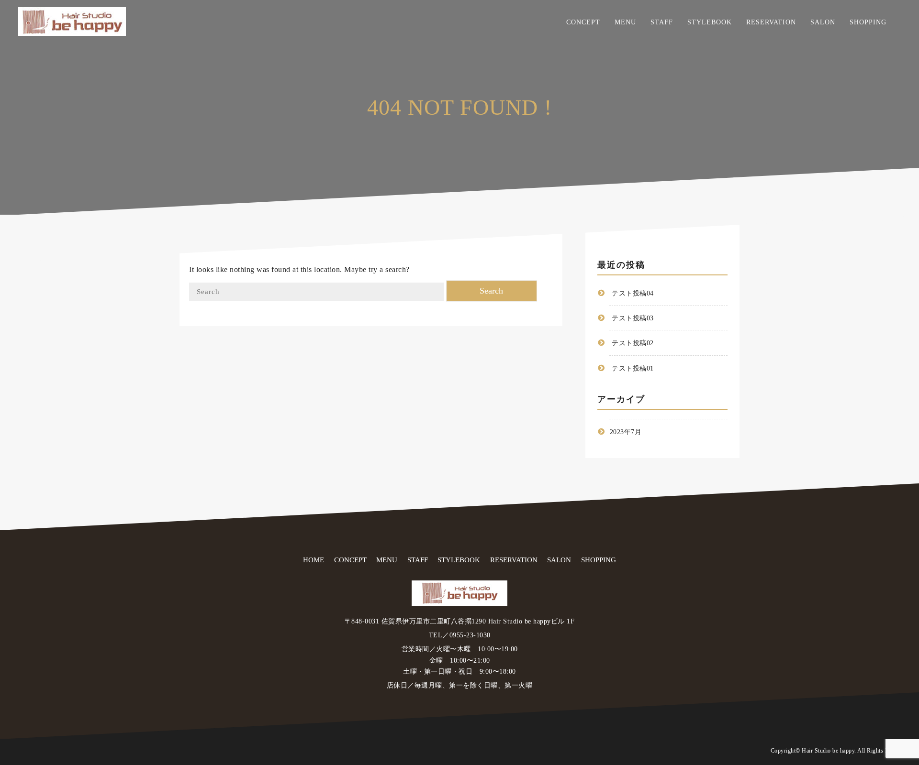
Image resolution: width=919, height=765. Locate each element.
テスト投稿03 (633, 318)
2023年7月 (626, 432)
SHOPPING (598, 560)
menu (625, 22)
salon (822, 22)
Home (313, 560)
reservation (771, 22)
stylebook (709, 22)
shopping (868, 22)
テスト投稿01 (633, 368)
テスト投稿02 (633, 343)
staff (661, 22)
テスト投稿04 (633, 293)
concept (583, 22)
